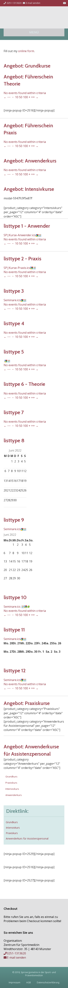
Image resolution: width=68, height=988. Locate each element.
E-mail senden (16, 957)
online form (26, 51)
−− (9, 97)
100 (25, 97)
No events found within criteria (25, 93)
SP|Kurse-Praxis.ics (17, 268)
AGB (28, 982)
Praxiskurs (11, 782)
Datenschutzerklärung (48, 982)
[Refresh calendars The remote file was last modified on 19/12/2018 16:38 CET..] (28, 607)
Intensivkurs (12, 788)
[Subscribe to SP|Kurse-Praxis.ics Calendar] (34, 268)
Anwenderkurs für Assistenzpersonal (27, 838)
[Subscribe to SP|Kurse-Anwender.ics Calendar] (39, 235)
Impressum (14, 982)
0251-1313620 (16, 953)
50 (20, 97)
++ (33, 97)
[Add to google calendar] (37, 235)
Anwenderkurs (13, 795)
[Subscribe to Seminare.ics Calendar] (24, 300)
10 (16, 97)
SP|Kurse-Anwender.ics (20, 235)
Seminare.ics (12, 300)
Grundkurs (11, 776)
